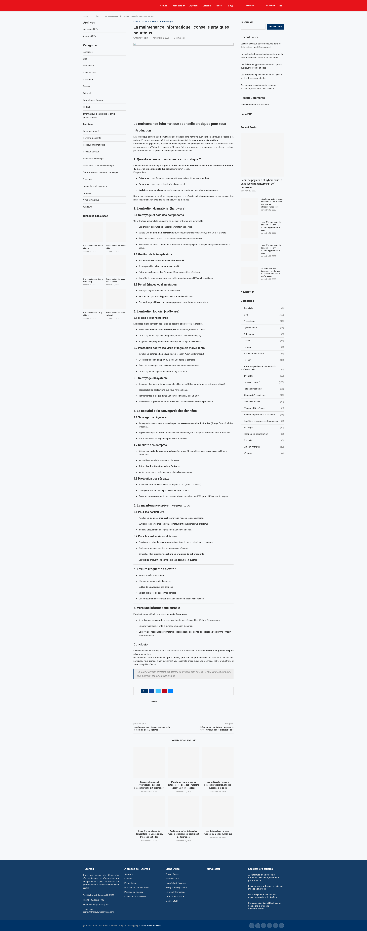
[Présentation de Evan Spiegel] (116, 299)
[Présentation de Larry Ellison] (93, 299)
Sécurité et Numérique (264, 408)
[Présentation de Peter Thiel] (116, 232)
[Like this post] (145, 691)
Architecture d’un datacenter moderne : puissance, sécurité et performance (183, 834)
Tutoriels (264, 440)
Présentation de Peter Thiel (116, 247)
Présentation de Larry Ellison (92, 313)
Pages (219, 5)
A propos (193, 5)
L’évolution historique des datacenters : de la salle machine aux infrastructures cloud (183, 785)
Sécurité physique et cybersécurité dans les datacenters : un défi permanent (149, 785)
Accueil (163, 5)
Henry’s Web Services (151, 925)
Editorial (207, 5)
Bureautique (264, 321)
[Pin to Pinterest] (164, 691)
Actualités (264, 308)
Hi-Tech (264, 360)
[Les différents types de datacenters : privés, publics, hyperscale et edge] (218, 762)
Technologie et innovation (264, 434)
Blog (230, 5)
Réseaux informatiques (264, 395)
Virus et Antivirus (264, 447)
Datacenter (264, 334)
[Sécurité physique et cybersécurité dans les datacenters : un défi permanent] (149, 762)
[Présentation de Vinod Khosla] (93, 232)
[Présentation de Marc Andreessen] (116, 265)
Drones (264, 340)
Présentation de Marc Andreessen (115, 280)
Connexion (270, 5)
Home (85, 16)
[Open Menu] (281, 5)
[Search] (258, 5)
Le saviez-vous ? (264, 382)
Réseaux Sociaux (264, 401)
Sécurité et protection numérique (264, 414)
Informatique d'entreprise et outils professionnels (262, 368)
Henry (145, 38)
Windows (264, 453)
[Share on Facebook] (151, 691)
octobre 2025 (89, 36)
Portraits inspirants (264, 388)
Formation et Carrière (264, 353)
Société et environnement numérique (264, 421)
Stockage (264, 427)
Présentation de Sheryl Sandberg (93, 280)
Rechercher (247, 22)
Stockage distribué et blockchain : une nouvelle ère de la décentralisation (264, 906)
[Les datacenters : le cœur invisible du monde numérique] (218, 811)
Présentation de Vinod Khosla (93, 247)
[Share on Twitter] (158, 691)
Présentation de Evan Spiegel (115, 313)
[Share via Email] (170, 691)
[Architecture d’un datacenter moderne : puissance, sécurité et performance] (183, 811)
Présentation (178, 5)
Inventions (264, 376)
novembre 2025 (90, 29)
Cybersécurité (264, 327)
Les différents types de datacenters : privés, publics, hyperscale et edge (218, 785)
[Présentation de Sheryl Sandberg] (93, 265)
